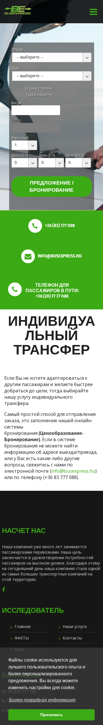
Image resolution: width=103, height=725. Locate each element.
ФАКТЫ (22, 638)
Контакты (72, 638)
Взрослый (20, 137)
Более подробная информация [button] (42, 699)
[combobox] (51, 57)
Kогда (16, 102)
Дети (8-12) (74, 155)
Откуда (17, 49)
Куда (15, 68)
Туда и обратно (39, 94)
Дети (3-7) (46, 155)
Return (16, 120)
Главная (23, 626)
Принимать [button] (51, 714)
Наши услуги (75, 626)
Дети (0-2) (19, 155)
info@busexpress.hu (73, 471)
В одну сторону (39, 88)
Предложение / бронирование (51, 186)
